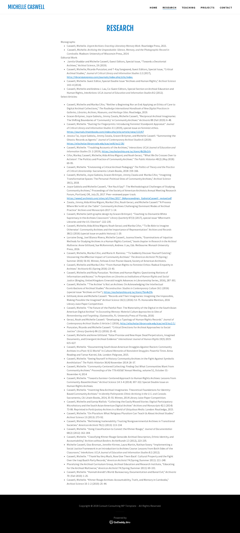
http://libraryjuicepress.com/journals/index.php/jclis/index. (100, 77)
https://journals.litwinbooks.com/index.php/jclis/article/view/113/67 (105, 131)
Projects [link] (208, 7)
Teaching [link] (188, 7)
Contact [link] (226, 7)
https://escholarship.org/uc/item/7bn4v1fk (128, 292)
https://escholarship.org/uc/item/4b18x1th (126, 151)
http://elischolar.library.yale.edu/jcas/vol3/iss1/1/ (147, 323)
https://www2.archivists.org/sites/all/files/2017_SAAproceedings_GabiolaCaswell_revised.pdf (119, 198)
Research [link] (169, 7)
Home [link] (153, 7)
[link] (26, 8)
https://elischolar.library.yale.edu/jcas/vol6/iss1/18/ (95, 143)
